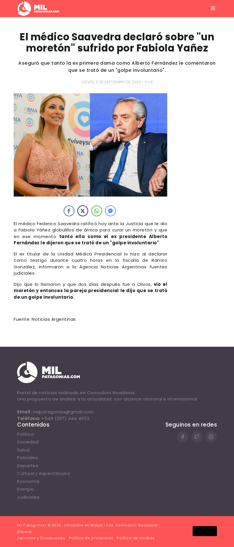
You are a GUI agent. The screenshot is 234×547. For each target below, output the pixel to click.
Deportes (27, 466)
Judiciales (28, 497)
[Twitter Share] (82, 210)
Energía (25, 489)
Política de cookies (136, 538)
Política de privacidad (91, 538)
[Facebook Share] (69, 210)
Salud (23, 450)
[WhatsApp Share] (96, 210)
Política (25, 434)
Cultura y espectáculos (43, 473)
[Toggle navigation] (213, 8)
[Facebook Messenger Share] (110, 210)
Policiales (27, 458)
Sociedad (28, 442)
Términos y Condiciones (41, 538)
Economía (28, 481)
